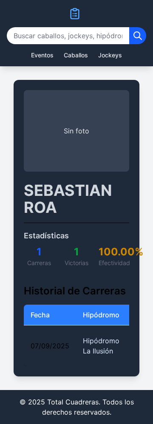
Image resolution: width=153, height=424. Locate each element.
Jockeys (110, 55)
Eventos (42, 55)
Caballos (76, 55)
